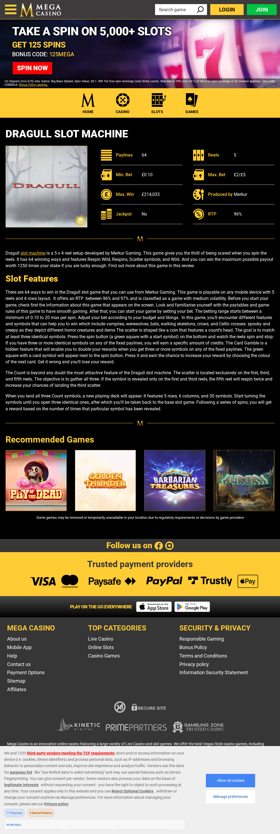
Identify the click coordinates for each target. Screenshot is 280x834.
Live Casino (100, 639)
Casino (123, 112)
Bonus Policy (193, 647)
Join (262, 9)
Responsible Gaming (201, 639)
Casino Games (104, 656)
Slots (157, 112)
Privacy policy (194, 664)
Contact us (19, 664)
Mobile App (19, 647)
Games (192, 112)
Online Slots (101, 647)
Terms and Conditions (203, 656)
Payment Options (26, 672)
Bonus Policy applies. (33, 85)
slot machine (33, 253)
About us (17, 639)
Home (88, 112)
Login (227, 9)
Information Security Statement (213, 672)
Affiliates (16, 689)
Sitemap (16, 681)
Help (12, 656)
